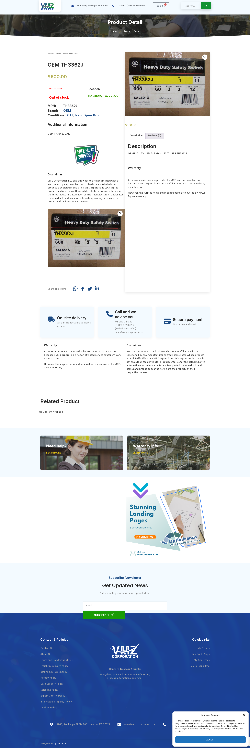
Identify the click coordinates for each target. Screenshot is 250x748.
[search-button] (206, 5)
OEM (58, 53)
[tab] (136, 136)
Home (51, 53)
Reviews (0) (154, 135)
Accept (210, 739)
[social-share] (75, 288)
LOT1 (69, 116)
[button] (244, 715)
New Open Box (87, 116)
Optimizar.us (60, 743)
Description (136, 135)
